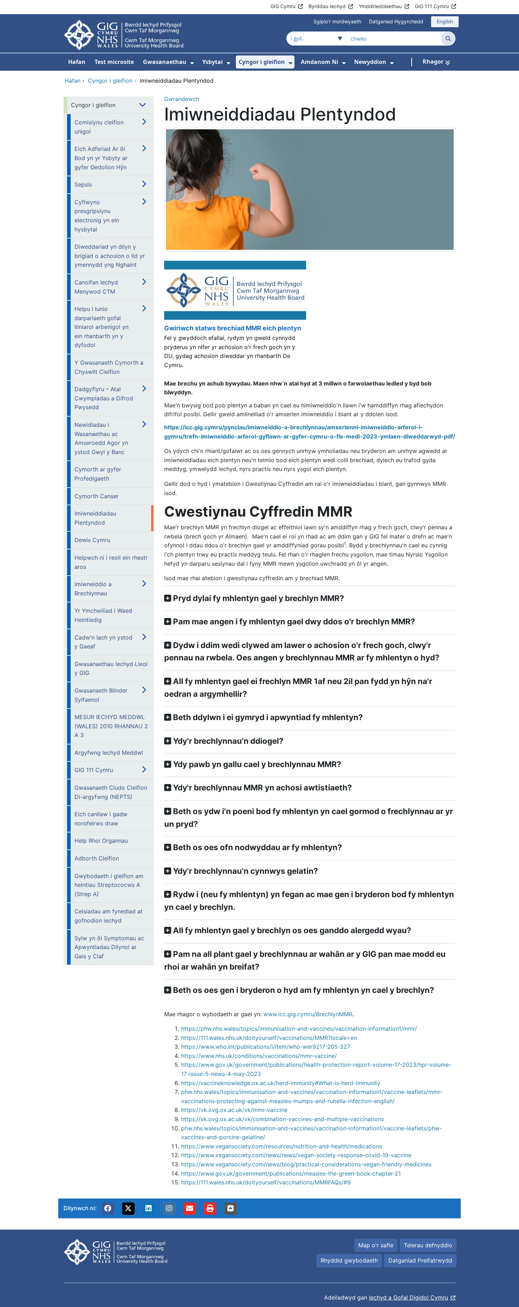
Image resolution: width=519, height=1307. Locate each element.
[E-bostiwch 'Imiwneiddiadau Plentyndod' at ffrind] (189, 1208)
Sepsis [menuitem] (83, 184)
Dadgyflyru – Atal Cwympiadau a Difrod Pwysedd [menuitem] (103, 398)
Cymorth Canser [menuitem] (96, 496)
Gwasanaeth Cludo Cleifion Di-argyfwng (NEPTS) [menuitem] (110, 792)
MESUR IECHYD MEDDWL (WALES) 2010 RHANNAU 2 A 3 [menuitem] (111, 725)
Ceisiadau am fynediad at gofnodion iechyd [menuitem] (108, 916)
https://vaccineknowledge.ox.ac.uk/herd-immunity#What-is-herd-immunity (280, 1083)
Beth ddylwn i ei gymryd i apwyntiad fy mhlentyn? (268, 717)
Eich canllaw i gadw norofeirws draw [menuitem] (100, 819)
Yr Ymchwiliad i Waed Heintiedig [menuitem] (103, 615)
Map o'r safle (375, 1245)
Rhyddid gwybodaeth (349, 1260)
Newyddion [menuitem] (370, 62)
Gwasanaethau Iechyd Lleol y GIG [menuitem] (111, 668)
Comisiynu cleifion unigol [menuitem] (99, 127)
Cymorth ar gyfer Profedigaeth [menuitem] (97, 474)
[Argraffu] (210, 1208)
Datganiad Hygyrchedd (396, 21)
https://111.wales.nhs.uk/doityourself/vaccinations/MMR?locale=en (269, 1037)
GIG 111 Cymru (432, 6)
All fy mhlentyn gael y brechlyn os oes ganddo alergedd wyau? (292, 930)
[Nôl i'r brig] (230, 1208)
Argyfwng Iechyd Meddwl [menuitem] (108, 752)
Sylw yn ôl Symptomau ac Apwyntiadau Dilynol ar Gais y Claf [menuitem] (109, 947)
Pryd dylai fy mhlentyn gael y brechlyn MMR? (258, 598)
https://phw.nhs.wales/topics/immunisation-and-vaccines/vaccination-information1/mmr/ (299, 1028)
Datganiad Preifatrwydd (420, 1260)
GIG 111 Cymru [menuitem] (93, 769)
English (445, 21)
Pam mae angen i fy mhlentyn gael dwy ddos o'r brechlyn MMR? (294, 621)
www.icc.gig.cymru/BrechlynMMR (307, 1014)
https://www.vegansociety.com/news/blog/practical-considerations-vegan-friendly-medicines (306, 1164)
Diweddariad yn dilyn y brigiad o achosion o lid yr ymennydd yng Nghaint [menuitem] (109, 255)
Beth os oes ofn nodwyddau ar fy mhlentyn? (257, 847)
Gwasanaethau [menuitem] (164, 62)
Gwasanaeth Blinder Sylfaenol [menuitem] (100, 695)
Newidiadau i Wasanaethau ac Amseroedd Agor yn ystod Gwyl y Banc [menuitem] (101, 438)
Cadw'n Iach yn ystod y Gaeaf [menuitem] (103, 642)
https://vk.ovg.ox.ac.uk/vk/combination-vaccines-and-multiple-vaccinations (282, 1119)
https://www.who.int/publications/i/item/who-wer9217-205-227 (265, 1046)
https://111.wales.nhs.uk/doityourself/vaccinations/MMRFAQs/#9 (266, 1182)
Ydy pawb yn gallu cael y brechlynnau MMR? (257, 764)
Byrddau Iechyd (327, 6)
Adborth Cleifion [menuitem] (96, 858)
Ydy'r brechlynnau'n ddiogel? (228, 741)
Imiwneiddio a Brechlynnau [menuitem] (93, 589)
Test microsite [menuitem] (114, 62)
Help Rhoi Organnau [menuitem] (101, 840)
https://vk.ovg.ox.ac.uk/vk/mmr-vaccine (234, 1109)
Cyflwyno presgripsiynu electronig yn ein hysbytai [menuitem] (96, 216)
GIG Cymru (283, 6)
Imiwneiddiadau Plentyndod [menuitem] (95, 518)
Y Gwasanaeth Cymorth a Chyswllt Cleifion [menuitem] (108, 367)
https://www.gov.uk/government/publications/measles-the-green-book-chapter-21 (291, 1173)
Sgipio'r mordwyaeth (337, 21)
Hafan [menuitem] (76, 62)
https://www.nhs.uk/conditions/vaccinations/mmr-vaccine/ (259, 1055)
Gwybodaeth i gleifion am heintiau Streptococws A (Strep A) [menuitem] (108, 884)
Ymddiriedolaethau (380, 6)
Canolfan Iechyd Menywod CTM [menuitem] (96, 287)
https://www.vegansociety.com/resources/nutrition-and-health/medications (281, 1146)
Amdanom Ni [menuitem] (319, 62)
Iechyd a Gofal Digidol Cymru (408, 1297)
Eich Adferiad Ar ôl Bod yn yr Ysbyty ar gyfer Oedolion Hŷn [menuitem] (100, 157)
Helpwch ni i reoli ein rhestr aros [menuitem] (111, 562)
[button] (107, 1208)
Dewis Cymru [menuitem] (92, 539)
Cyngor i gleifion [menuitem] (262, 62)
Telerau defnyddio (428, 1245)
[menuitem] (192, 63)
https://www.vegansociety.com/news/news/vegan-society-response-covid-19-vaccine (296, 1155)
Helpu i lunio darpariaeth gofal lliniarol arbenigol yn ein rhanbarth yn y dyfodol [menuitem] (101, 326)
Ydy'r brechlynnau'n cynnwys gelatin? (245, 871)
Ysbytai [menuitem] (212, 62)
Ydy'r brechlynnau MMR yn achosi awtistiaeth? (262, 787)
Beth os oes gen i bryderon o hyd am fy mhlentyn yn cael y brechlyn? (303, 990)
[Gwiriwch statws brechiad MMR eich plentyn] (234, 318)
